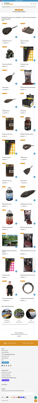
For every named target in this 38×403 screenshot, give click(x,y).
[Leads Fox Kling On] (10, 77)
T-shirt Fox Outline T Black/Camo (7, 298)
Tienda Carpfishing (5, 400)
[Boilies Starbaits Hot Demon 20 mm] (28, 217)
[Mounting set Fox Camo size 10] (10, 124)
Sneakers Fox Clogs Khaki (24, 40)
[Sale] (31, 314)
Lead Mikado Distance (5, 110)
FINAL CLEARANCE (19, 9)
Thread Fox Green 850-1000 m (7, 64)
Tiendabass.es (5, 362)
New (19, 320)
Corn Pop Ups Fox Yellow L (6, 157)
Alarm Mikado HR (23, 110)
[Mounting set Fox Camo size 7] (10, 170)
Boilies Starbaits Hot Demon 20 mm (26, 227)
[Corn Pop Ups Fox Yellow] (28, 54)
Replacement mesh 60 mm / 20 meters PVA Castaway (9, 251)
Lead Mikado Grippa (23, 157)
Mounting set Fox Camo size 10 (7, 134)
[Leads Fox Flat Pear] (28, 170)
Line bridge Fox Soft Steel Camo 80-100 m (27, 298)
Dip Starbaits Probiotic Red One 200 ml (26, 134)
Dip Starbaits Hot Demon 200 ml (7, 227)
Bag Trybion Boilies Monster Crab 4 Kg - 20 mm (28, 250)
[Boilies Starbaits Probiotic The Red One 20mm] (28, 77)
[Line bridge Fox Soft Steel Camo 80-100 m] (28, 288)
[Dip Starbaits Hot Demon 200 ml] (10, 217)
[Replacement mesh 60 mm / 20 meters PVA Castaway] (10, 240)
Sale (31, 320)
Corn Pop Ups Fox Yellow (24, 64)
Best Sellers (7, 320)
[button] (36, 4)
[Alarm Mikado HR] (28, 100)
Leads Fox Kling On (5, 87)
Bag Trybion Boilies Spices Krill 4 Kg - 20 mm (27, 275)
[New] (19, 314)
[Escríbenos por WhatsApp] (35, 397)
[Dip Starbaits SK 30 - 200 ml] (10, 194)
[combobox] (19, 7)
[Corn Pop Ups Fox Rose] (10, 265)
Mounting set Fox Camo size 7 (7, 180)
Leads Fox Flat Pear (23, 180)
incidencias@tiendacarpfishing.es (9, 354)
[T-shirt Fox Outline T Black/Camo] (10, 288)
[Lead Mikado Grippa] (28, 147)
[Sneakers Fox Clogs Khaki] (28, 30)
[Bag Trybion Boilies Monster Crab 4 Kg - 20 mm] (28, 240)
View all (3, 20)
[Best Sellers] (7, 314)
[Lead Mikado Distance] (10, 100)
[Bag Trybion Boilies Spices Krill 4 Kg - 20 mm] (28, 265)
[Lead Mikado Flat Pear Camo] (10, 30)
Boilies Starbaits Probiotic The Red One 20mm (28, 87)
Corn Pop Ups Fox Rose (6, 275)
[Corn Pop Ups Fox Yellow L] (10, 147)
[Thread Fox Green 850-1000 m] (10, 54)
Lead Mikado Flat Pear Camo (6, 40)
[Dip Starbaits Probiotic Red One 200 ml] (28, 124)
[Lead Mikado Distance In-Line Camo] (28, 194)
